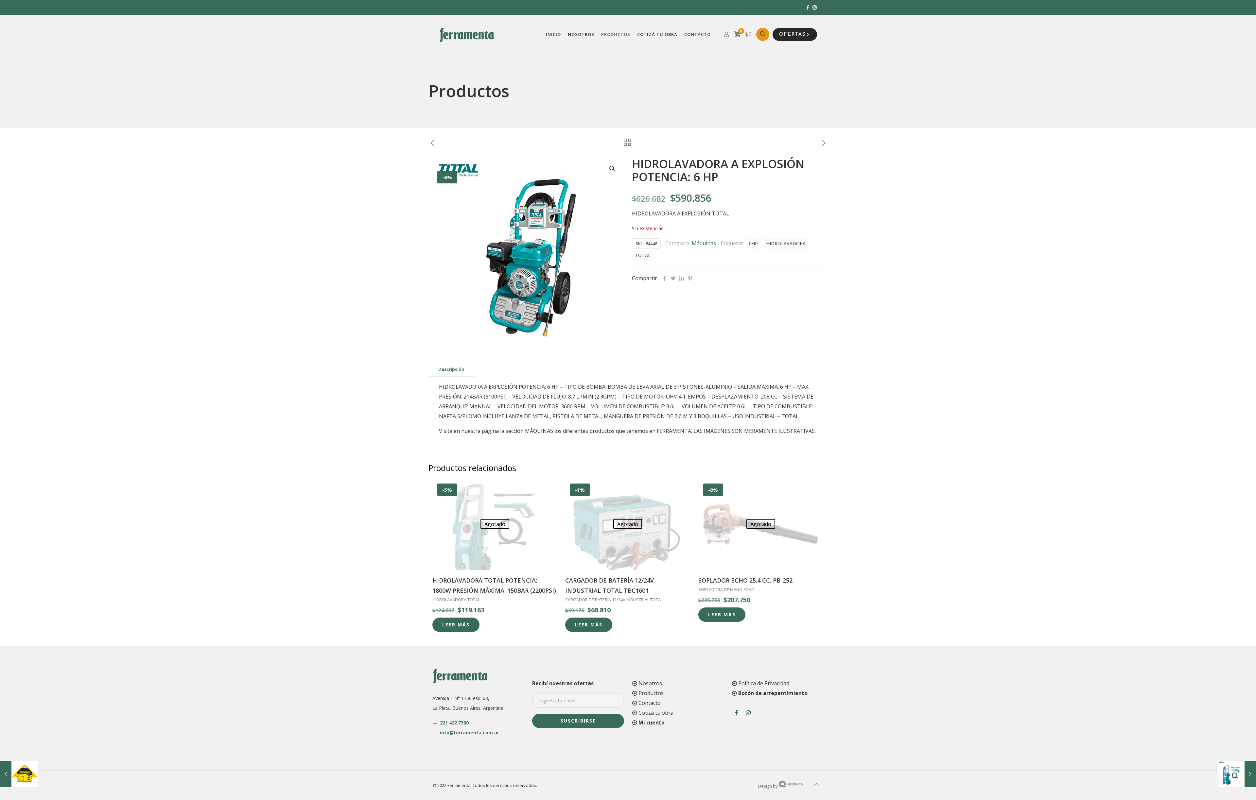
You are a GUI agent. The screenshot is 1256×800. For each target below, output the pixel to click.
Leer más (456, 624)
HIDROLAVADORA (786, 243)
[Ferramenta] (467, 34)
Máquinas (704, 243)
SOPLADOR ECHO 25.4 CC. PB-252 (745, 580)
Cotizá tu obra (655, 712)
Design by (768, 786)
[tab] (451, 369)
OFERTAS (792, 34)
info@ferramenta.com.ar (469, 732)
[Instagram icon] (814, 7)
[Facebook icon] (807, 7)
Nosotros (650, 683)
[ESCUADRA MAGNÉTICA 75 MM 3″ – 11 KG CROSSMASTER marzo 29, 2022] (19, 774)
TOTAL (643, 255)
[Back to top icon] (817, 784)
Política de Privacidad (763, 683)
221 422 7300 (454, 723)
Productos (651, 693)
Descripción (451, 369)
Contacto (649, 702)
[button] (612, 168)
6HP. (754, 243)
